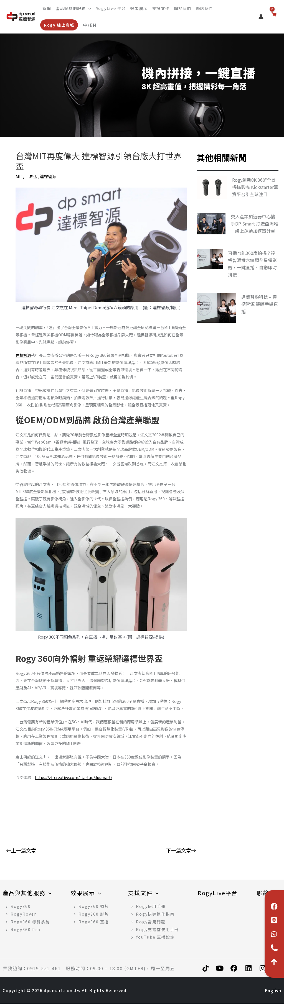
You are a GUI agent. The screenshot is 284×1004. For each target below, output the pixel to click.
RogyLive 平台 (110, 8)
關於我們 (182, 8)
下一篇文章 (181, 835)
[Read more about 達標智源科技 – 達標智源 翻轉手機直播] (216, 307)
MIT (19, 176)
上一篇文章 (21, 835)
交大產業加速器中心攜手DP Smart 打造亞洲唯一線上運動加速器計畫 (254, 223)
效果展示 (139, 8)
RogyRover (23, 914)
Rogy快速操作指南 (155, 914)
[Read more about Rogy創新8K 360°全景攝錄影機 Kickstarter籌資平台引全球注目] (212, 187)
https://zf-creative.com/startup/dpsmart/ (73, 777)
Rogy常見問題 (151, 921)
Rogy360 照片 (93, 906)
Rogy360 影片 (93, 914)
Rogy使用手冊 (151, 906)
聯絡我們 (204, 8)
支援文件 (160, 8)
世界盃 (31, 176)
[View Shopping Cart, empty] (273, 16)
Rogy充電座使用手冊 (157, 929)
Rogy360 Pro (25, 929)
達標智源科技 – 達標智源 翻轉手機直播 (259, 303)
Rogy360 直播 (93, 921)
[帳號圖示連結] (260, 16)
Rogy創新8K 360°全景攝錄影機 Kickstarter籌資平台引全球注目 (255, 187)
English (91, 25)
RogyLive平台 (218, 893)
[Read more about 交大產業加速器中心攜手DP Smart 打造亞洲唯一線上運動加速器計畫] (211, 223)
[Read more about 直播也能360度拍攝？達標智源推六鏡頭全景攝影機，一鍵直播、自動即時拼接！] (210, 258)
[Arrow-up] (274, 962)
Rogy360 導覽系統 (30, 921)
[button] (88, 8)
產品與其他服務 (70, 8)
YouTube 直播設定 (155, 937)
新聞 (46, 8)
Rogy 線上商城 (59, 25)
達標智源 (48, 176)
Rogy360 (21, 906)
